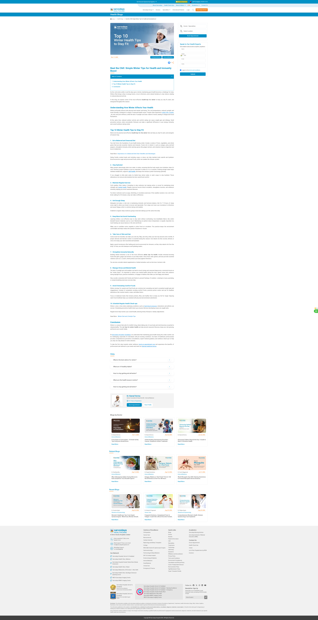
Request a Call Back (159, 319)
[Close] (178, 290)
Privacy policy (159, 323)
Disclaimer (172, 323)
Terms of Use (166, 323)
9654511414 (146, 326)
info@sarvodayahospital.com (151, 329)
